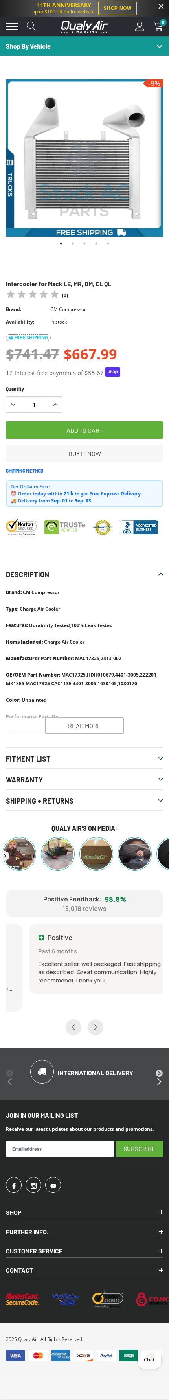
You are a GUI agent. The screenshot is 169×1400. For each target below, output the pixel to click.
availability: (20, 321)
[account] (140, 26)
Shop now (117, 8)
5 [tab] (108, 243)
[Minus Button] (13, 404)
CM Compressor (68, 309)
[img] (32, 295)
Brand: (13, 309)
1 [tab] (61, 243)
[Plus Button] (55, 404)
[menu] (12, 26)
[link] (14, 1185)
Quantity (15, 389)
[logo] (84, 26)
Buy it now (84, 453)
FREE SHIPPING (31, 337)
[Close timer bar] (161, 6)
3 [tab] (84, 243)
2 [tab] (73, 243)
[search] (31, 26)
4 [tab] (96, 243)
